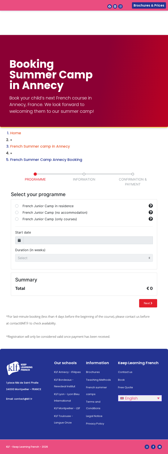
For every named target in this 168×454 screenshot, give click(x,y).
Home (15, 133)
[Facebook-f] (153, 447)
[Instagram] (120, 6)
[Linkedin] (115, 6)
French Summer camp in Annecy (40, 146)
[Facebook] (109, 6)
